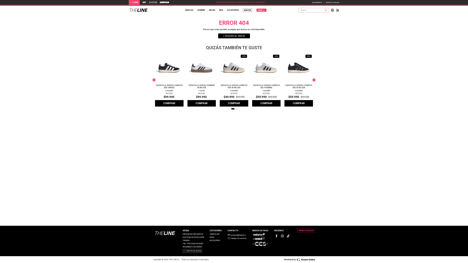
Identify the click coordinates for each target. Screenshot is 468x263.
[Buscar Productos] (326, 10)
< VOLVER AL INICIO (234, 35)
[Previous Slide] (154, 80)
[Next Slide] (314, 80)
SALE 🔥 (261, 10)
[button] (233, 108)
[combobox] (314, 10)
